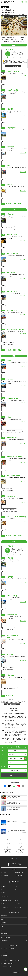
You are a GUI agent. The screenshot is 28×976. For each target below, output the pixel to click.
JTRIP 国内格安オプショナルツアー (10, 966)
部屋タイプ (3, 766)
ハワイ (16, 892)
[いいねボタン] (25, 969)
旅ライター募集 (18, 907)
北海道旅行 (3, 922)
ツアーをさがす (14, 775)
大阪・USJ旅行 (4, 940)
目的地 (2, 754)
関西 (16, 889)
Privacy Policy (5, 903)
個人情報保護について (19, 872)
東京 (3, 889)
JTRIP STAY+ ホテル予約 (8, 963)
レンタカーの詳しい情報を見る (13, 66)
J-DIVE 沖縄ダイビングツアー (8, 948)
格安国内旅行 (4, 915)
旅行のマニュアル (6, 896)
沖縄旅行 (3, 919)
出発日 (2, 758)
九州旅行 (3, 926)
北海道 (4, 892)
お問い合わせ (17, 903)
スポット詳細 (23, 75)
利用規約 (16, 900)
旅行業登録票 (5, 875)
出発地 (2, 750)
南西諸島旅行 (4, 930)
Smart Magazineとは (7, 900)
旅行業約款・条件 (18, 875)
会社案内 (4, 872)
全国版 (4, 886)
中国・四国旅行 (4, 933)
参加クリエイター (6, 907)
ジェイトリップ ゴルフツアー (8, 952)
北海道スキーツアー (6, 955)
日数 (1, 762)
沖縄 (16, 886)
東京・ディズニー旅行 (5, 937)
